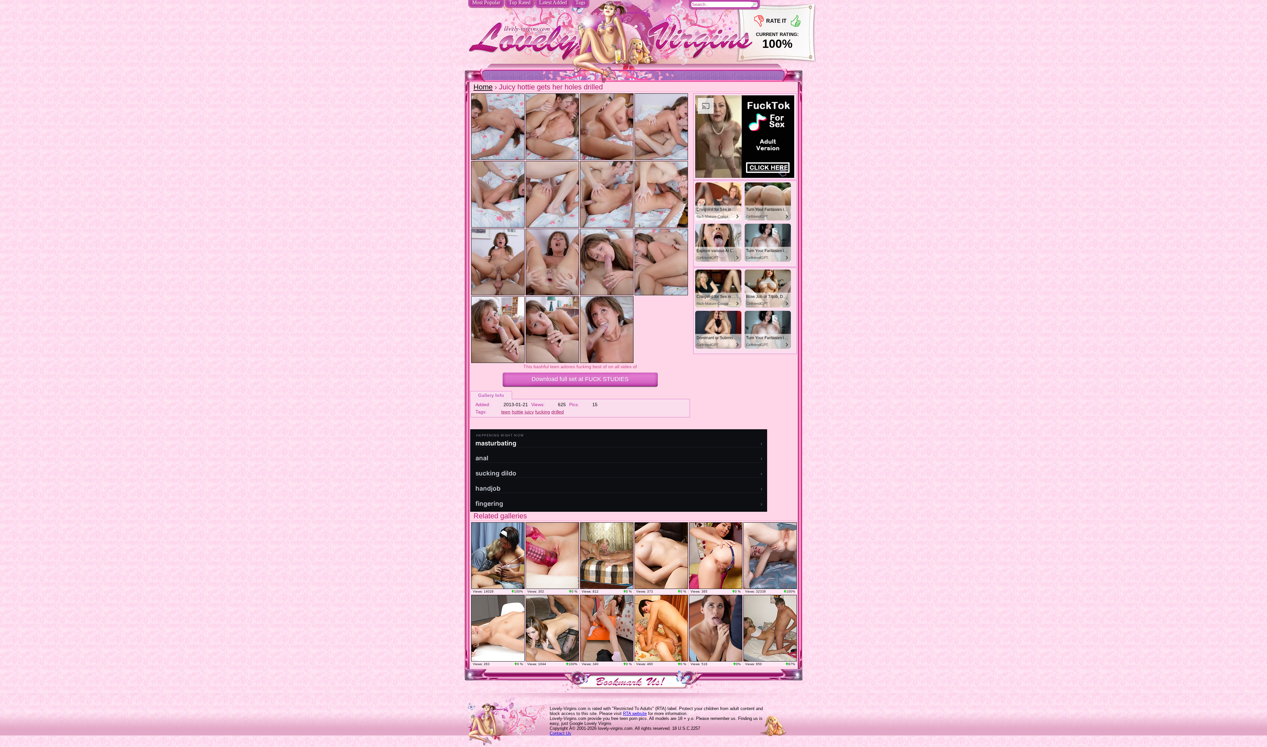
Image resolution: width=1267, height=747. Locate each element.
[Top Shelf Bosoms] (661, 555)
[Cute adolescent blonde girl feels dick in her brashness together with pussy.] (607, 555)
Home (483, 87)
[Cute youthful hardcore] (661, 628)
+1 (795, 21)
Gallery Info (491, 395)
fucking (542, 411)
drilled (557, 411)
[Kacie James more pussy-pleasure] (715, 555)
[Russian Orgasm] (498, 628)
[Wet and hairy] (770, 555)
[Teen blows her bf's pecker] (607, 628)
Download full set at (580, 379)
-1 (759, 21)
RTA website (635, 713)
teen (505, 411)
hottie (517, 411)
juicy (529, 411)
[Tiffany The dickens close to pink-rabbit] (552, 555)
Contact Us (560, 733)
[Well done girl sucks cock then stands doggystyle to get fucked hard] (770, 628)
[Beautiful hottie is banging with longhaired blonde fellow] (498, 555)
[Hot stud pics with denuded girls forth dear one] (552, 628)
